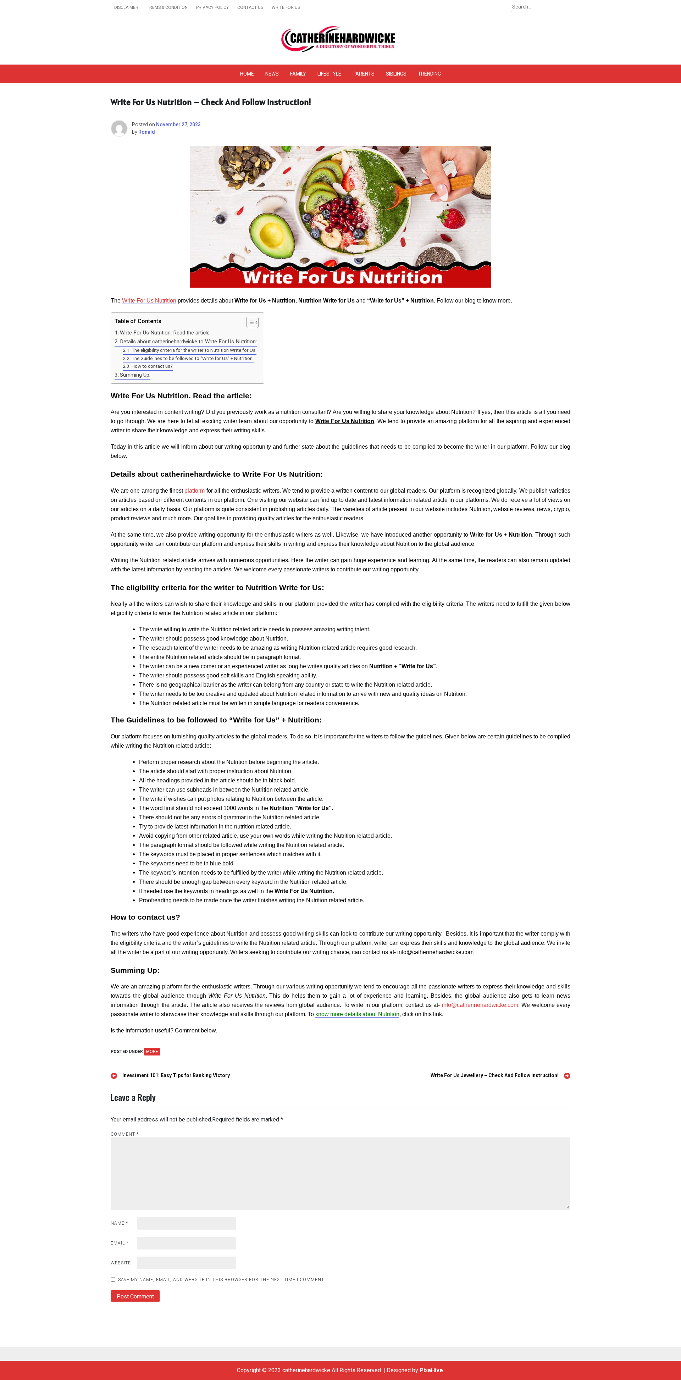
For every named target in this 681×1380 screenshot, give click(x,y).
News (272, 74)
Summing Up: (135, 375)
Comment (125, 1134)
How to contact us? (152, 366)
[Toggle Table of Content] (249, 322)
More (152, 1051)
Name (119, 1223)
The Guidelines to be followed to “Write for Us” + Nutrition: (193, 358)
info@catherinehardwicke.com (480, 1005)
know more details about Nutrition (357, 1014)
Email (119, 1243)
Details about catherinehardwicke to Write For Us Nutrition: (188, 341)
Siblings (396, 74)
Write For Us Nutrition (149, 301)
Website (121, 1262)
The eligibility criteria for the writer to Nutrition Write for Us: (194, 350)
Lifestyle (329, 74)
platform (194, 491)
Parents (364, 74)
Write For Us (286, 7)
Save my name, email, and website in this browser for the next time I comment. (221, 1279)
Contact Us (250, 7)
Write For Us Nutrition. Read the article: (165, 332)
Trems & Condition (167, 7)
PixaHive (431, 1370)
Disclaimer (126, 7)
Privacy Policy (212, 7)
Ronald (146, 132)
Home (247, 74)
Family (298, 74)
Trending (429, 74)
